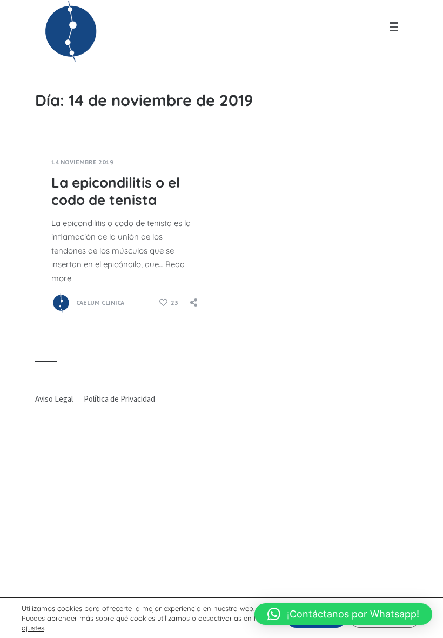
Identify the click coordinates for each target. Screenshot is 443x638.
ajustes (33, 627)
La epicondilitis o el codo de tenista (115, 191)
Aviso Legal (54, 399)
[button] (343, 614)
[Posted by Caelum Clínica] (61, 303)
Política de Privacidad (119, 399)
